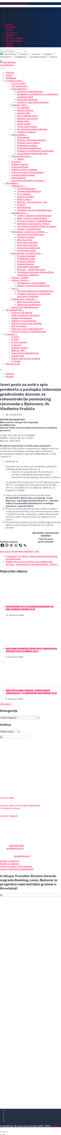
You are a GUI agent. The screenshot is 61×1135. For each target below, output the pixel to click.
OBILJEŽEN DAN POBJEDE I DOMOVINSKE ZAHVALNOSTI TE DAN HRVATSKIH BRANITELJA (31, 691)
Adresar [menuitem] (10, 24)
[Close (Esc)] (1, 1131)
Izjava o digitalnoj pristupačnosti (16, 869)
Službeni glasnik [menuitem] (14, 40)
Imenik (53, 56)
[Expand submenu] (23, 81)
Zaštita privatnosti (9, 861)
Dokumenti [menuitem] (11, 27)
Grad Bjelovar (7, 64)
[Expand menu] (4, 68)
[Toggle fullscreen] (4, 1131)
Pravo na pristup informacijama (16, 866)
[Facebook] (2, 545)
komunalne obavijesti (22, 551)
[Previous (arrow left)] (1, 1134)
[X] (11, 545)
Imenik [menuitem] (9, 29)
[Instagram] (7, 545)
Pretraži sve (9, 54)
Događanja (20, 56)
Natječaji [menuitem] (10, 35)
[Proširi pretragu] (1, 68)
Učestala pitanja (38, 56)
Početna (10, 373)
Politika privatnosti (9, 863)
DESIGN (55, 1125)
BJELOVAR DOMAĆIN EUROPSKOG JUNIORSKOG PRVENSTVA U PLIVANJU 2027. (31, 649)
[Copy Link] (25, 545)
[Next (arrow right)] (4, 1134)
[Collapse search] (1, 60)
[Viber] (20, 545)
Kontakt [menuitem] (10, 46)
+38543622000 (16, 845)
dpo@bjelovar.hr (22, 856)
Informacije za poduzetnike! (14, 3)
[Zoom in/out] (7, 1131)
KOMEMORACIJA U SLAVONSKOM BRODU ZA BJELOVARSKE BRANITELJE (30, 607)
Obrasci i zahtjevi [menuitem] (14, 37)
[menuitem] (10, 72)
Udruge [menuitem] (9, 43)
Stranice (36, 54)
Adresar (48, 54)
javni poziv (5, 551)
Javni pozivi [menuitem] (11, 32)
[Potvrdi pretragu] (26, 51)
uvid (36, 551)
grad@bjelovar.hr (15, 848)
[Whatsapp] (16, 545)
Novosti (23, 54)
